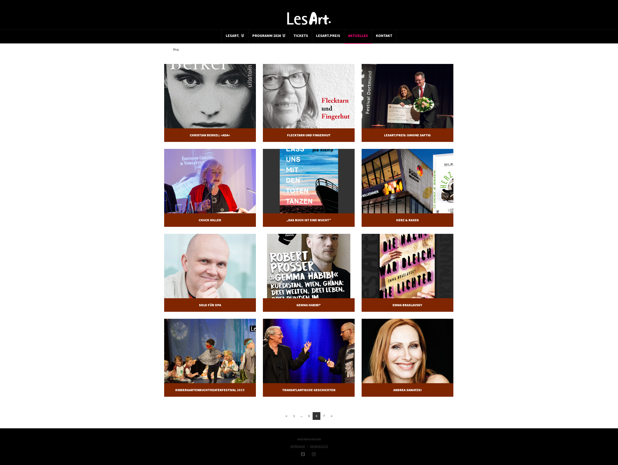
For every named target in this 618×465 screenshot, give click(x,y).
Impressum (297, 446)
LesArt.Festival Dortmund (309, 439)
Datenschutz (319, 446)
